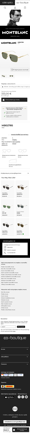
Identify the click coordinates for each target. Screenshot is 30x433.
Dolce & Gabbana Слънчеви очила (10, 276)
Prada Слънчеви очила (7, 266)
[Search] (5, 8)
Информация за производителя (11, 173)
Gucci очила (4, 296)
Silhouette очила (5, 305)
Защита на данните (13, 425)
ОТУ (5, 425)
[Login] (15, 8)
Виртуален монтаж (21, 70)
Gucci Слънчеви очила (7, 270)
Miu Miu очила (5, 292)
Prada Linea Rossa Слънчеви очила (11, 274)
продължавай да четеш (19, 134)
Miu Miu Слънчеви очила (8, 268)
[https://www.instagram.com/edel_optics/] (22, 397)
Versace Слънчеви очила (8, 280)
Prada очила (4, 294)
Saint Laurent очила (6, 302)
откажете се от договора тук (15, 421)
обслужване (5, 356)
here (14, 331)
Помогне (4, 364)
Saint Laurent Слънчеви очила (9, 272)
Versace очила (5, 300)
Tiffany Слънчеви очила (8, 284)
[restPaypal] (11, 375)
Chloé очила (4, 307)
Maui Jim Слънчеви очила (8, 278)
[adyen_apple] (15, 375)
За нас (3, 349)
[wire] (20, 375)
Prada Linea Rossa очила (8, 309)
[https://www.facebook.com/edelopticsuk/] (19, 397)
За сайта (23, 425)
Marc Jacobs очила (6, 303)
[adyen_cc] (2, 375)
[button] (7, 2)
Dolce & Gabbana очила (7, 298)
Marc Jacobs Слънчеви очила (9, 282)
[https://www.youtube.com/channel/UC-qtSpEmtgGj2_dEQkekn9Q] (26, 397)
